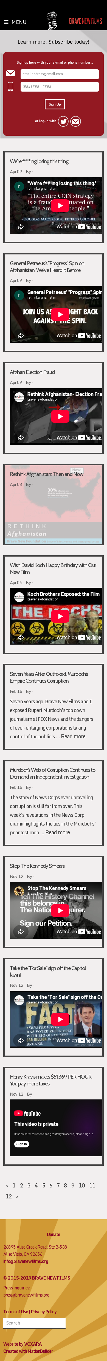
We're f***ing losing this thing (39, 161)
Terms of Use (15, 1311)
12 (8, 1196)
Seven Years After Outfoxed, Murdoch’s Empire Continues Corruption (49, 677)
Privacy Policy (44, 1311)
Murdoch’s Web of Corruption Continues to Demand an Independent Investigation (52, 773)
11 (92, 1185)
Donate (53, 1234)
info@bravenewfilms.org (25, 1261)
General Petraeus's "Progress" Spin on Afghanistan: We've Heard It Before (47, 266)
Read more (73, 736)
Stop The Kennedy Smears (37, 866)
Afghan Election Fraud (32, 372)
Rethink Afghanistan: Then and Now (46, 474)
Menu (19, 22)
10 (82, 1185)
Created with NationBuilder (28, 1351)
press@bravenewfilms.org (26, 1294)
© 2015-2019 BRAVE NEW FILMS (36, 1277)
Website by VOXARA (22, 1344)
